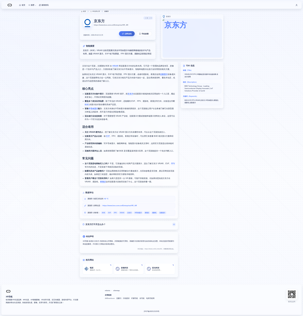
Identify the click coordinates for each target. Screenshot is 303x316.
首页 (84, 11)
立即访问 (128, 34)
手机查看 (145, 34)
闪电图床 (126, 298)
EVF (108, 136)
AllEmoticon (110, 298)
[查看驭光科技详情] (173, 265)
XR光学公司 (96, 11)
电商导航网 (150, 298)
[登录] (296, 5)
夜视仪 (103, 182)
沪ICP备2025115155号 (151, 311)
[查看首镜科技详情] (142, 265)
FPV (173, 163)
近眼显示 (164, 74)
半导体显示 (93, 109)
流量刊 (118, 298)
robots (107, 290)
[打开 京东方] (192, 38)
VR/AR (115, 66)
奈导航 (142, 298)
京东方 (130, 94)
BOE (87, 105)
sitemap (116, 290)
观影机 (154, 213)
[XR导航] (8, 291)
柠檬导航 (134, 298)
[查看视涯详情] (110, 265)
